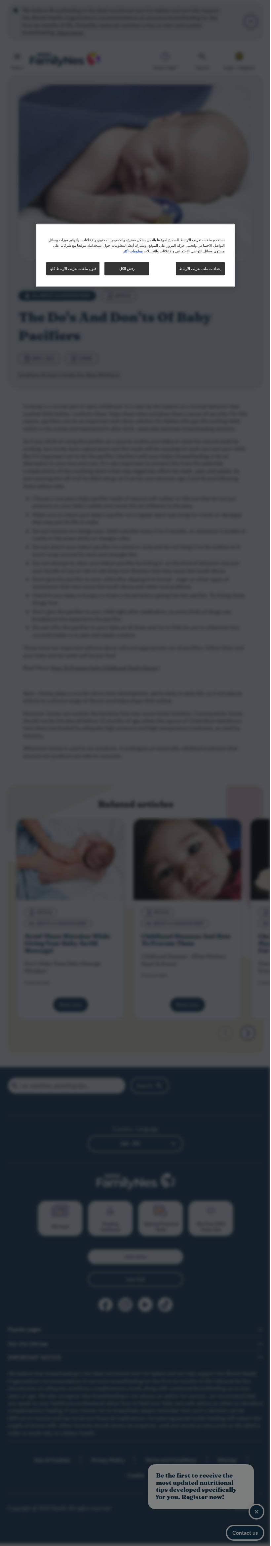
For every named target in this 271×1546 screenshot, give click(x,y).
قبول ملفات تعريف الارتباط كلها (70, 268)
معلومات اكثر (130, 250)
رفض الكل (124, 268)
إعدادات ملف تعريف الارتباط (198, 268)
